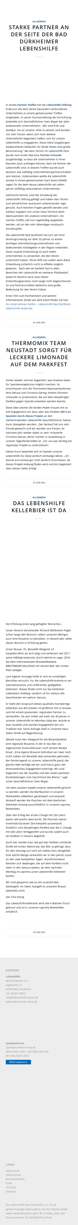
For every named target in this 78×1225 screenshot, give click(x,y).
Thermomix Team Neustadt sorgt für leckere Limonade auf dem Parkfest (39, 353)
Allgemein (39, 21)
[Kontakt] (72, 930)
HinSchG (11, 1187)
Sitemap (11, 1191)
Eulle (9, 1183)
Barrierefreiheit (15, 1179)
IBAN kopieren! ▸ (18, 1062)
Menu (8, 7)
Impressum (13, 1170)
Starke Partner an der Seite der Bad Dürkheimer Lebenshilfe (39, 37)
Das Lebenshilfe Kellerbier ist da (39, 506)
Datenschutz (13, 1175)
